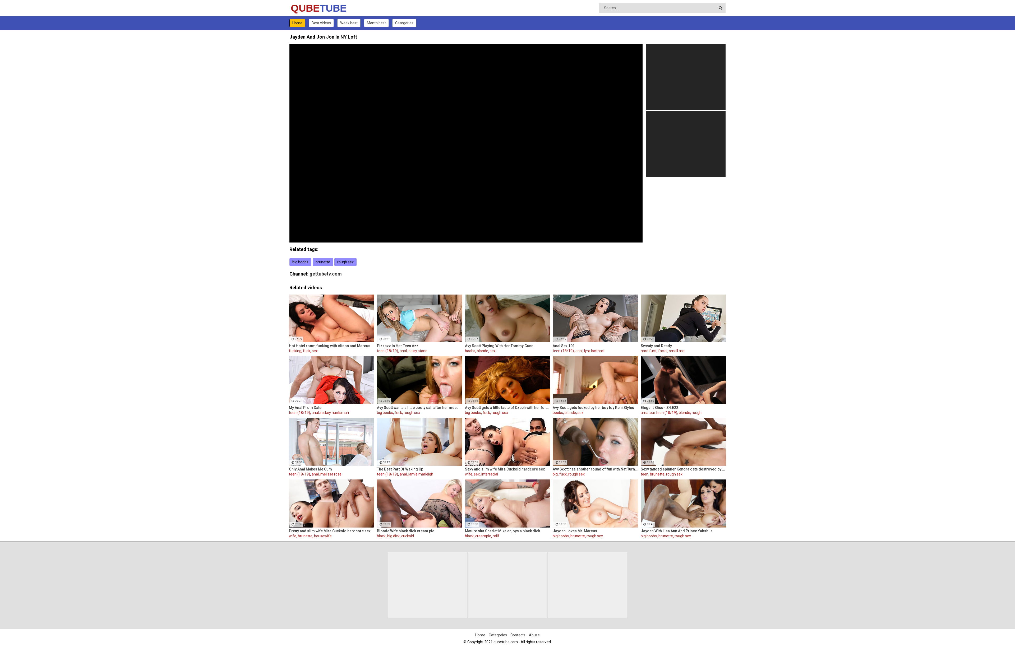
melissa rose (331, 474)
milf (496, 536)
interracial (489, 474)
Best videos (321, 23)
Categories (404, 23)
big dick (393, 536)
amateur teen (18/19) (659, 413)
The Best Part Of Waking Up (400, 469)
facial (662, 351)
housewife (323, 536)
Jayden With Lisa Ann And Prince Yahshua (677, 531)
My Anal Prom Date (305, 407)
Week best (349, 23)
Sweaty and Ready (656, 346)
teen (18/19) (387, 351)
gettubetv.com (326, 274)
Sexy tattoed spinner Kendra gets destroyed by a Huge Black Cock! (683, 469)
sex (315, 351)
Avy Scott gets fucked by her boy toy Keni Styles (593, 407)
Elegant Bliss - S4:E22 (659, 407)
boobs (470, 351)
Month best (376, 23)
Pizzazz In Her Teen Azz (397, 346)
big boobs (300, 262)
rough (697, 413)
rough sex (345, 262)
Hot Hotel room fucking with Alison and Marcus (329, 346)
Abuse (534, 635)
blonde (482, 351)
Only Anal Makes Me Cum (310, 469)
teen (644, 474)
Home (297, 23)
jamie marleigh (420, 474)
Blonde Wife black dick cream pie (405, 531)
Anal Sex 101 (564, 346)
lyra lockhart (594, 351)
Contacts (517, 635)
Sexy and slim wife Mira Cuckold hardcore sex (505, 469)
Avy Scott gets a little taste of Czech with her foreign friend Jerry (507, 407)
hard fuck (649, 351)
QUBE (305, 8)
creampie (483, 536)
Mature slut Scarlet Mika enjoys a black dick (502, 531)
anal (403, 351)
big (555, 474)
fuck (306, 351)
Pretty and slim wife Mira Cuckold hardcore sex (330, 531)
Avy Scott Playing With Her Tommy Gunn (499, 346)
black (381, 536)
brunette (323, 262)
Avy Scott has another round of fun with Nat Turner (595, 469)
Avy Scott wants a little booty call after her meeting (419, 407)
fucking (295, 351)
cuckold (407, 536)
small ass (677, 351)
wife (468, 474)
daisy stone (417, 351)
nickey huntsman (334, 413)
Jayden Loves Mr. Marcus (575, 531)
